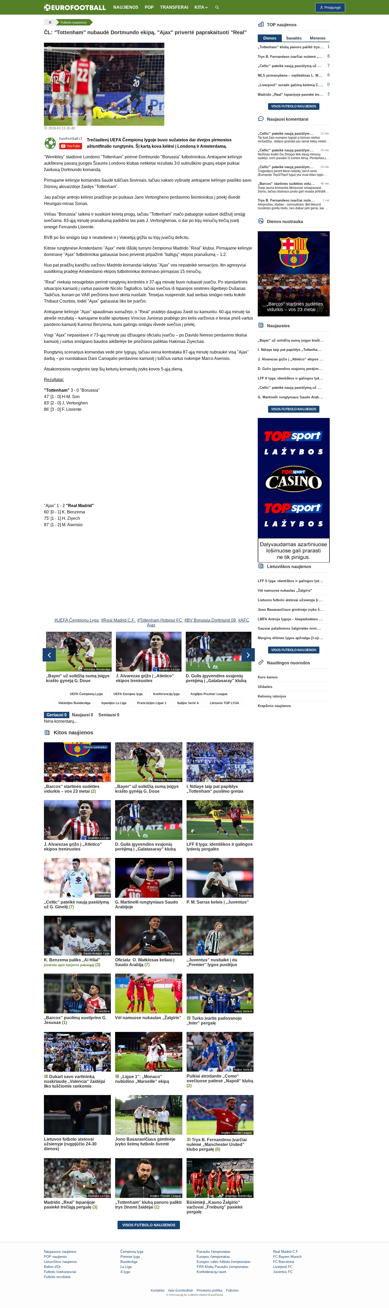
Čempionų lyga (131, 1252)
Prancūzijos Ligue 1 (151, 703)
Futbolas (232, 1290)
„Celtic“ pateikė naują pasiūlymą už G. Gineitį (295, 66)
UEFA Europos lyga (128, 694)
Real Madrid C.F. (286, 1252)
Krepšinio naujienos (274, 706)
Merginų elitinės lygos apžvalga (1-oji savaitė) (295, 638)
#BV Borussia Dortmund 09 (210, 620)
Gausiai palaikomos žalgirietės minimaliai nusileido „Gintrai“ (308, 628)
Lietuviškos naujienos (60, 1262)
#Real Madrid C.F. (118, 620)
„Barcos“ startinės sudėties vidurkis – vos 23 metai (300, 184)
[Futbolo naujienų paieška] (217, 7)
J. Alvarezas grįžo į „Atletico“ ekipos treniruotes (297, 359)
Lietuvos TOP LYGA (224, 703)
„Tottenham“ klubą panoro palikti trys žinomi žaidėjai (302, 47)
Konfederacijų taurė (211, 1272)
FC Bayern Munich (287, 1257)
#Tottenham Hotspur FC (159, 620)
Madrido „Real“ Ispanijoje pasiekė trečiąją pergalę (299, 95)
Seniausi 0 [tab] (108, 715)
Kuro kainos (268, 677)
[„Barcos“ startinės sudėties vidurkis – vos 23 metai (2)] (294, 273)
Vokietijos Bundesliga (74, 703)
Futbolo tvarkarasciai (60, 1272)
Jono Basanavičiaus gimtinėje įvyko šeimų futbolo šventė (305, 610)
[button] (201, 7)
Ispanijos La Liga (113, 703)
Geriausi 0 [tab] (57, 715)
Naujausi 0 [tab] (82, 715)
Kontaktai (157, 1290)
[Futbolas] (49, 22)
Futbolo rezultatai (57, 1277)
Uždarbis (265, 687)
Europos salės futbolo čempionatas (224, 1262)
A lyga (125, 1272)
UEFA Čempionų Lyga (86, 694)
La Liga (126, 1267)
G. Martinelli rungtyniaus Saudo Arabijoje (292, 397)
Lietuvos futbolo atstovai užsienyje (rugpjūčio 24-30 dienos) (307, 600)
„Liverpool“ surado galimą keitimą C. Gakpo (294, 85)
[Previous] (49, 654)
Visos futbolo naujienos (148, 1225)
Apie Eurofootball (180, 1290)
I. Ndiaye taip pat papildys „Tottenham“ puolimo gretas (303, 350)
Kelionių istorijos (272, 696)
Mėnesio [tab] (317, 38)
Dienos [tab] (269, 38)
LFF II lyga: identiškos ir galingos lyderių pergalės (299, 378)
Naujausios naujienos (60, 1252)
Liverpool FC (282, 1267)
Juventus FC (283, 1272)
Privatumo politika (209, 1290)
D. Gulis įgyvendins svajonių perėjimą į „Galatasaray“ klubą (307, 369)
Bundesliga (128, 1262)
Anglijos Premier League (209, 694)
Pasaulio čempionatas (213, 1252)
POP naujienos (55, 1257)
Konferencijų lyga (166, 694)
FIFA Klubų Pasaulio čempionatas (222, 1267)
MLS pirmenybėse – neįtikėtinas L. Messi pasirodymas (302, 75)
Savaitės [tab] (294, 38)
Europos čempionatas (213, 1257)
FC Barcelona (283, 1262)
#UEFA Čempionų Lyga (77, 620)
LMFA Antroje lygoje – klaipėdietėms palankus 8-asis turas (306, 619)
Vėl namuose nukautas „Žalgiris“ (285, 590)
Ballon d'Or (52, 1267)
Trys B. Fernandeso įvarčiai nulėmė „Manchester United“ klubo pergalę (316, 57)
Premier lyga (130, 1257)
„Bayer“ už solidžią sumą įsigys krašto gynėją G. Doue (303, 340)
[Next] (248, 654)
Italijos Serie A (188, 703)
